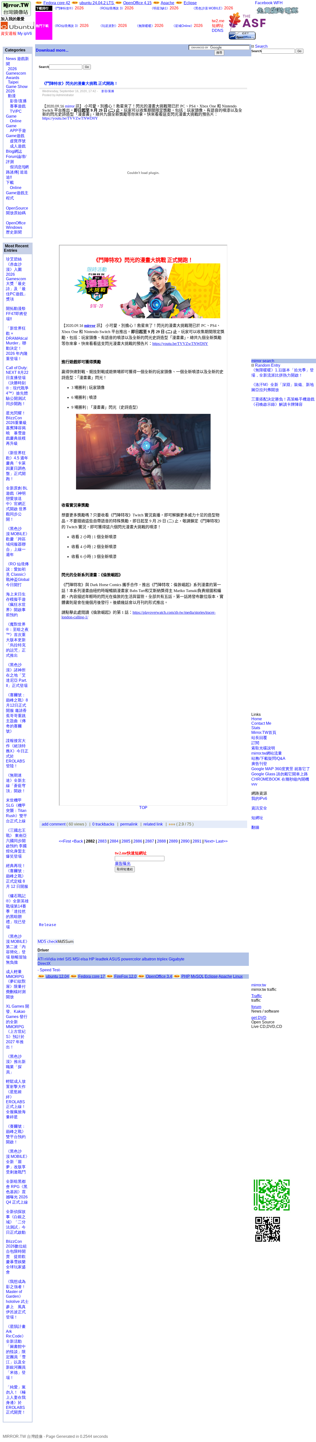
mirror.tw (258, 985)
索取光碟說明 (263, 748)
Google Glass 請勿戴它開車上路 (279, 774)
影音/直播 (16, 101)
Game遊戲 (15, 136)
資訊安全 (259, 808)
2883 (102, 841)
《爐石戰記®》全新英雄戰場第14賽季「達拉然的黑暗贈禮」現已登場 (17, 911)
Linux (238, 976)
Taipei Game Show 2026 (17, 86)
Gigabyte (176, 959)
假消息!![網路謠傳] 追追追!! (17, 172)
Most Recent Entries (16, 248)
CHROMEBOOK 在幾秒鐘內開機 (280, 779)
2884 (114, 841)
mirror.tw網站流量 (266, 753)
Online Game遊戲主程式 (17, 193)
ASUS (114, 959)
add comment (54, 824)
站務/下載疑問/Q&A (268, 758)
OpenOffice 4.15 (137, 3)
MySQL (197, 976)
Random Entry (267, 365)
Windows (14, 227)
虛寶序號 (16, 141)
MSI (76, 959)
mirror (70, 106)
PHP (185, 976)
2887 (149, 841)
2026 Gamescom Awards (16, 73)
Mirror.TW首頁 (263, 732)
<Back (78, 841)
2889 (173, 841)
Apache (167, 3)
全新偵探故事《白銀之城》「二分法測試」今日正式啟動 (16, 1221)
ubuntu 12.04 (57, 976)
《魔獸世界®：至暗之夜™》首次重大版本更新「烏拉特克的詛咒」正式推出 (17, 639)
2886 (137, 841)
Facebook (264, 3)
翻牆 (255, 827)
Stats (255, 728)
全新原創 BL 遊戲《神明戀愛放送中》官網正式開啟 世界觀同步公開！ (16, 503)
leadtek (102, 959)
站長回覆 (259, 738)
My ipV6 (25, 33)
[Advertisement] (268, 136)
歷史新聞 (14, 232)
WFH (278, 3)
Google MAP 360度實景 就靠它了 (280, 769)
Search (261, 46)
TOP (143, 808)
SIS (68, 959)
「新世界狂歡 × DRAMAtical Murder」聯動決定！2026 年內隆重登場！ (17, 343)
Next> (210, 841)
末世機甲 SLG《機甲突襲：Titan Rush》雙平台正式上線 (16, 810)
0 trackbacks (103, 824)
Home (256, 719)
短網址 (257, 818)
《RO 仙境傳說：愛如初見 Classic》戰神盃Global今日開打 (17, 574)
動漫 (12, 96)
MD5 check (48, 941)
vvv (254, 784)
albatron (149, 959)
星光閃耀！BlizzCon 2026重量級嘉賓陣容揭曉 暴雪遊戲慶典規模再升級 (16, 428)
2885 (125, 841)
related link (153, 824)
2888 (161, 841)
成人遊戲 (16, 146)
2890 (185, 841)
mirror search (262, 361)
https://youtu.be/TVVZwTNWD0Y (70, 118)
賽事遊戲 (16, 106)
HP (92, 959)
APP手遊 (16, 130)
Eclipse (190, 3)
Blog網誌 (14, 151)
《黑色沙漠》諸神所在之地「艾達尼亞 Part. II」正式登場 (17, 675)
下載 (10, 182)
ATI (40, 959)
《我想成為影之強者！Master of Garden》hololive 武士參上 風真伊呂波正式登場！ (17, 1299)
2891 (197, 841)
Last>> (222, 841)
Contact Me (261, 723)
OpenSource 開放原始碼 (17, 208)
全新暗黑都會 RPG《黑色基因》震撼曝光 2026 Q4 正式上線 (17, 1191)
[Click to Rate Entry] (170, 824)
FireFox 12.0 (125, 976)
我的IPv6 (259, 798)
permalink (129, 824)
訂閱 (255, 743)
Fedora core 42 (56, 3)
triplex (162, 959)
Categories (14, 50)
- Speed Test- (49, 970)
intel (60, 959)
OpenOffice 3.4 (159, 976)
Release (47, 925)
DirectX (44, 963)
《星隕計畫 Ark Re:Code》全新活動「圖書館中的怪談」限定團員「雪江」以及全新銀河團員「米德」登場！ (16, 1352)
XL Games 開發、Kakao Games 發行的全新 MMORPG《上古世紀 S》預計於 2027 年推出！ (17, 1026)
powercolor (131, 959)
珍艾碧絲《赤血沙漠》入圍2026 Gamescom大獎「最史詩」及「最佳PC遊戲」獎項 (16, 279)
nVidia (50, 959)
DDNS (217, 30)
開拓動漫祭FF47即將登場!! (16, 313)
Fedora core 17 (91, 976)
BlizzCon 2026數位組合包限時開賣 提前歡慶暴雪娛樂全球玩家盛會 (16, 1256)
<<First (65, 841)
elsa (84, 959)
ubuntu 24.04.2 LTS (97, 3)
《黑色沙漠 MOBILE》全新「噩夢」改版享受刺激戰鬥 (17, 1161)
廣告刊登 (259, 764)
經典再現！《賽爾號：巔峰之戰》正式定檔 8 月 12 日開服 (17, 876)
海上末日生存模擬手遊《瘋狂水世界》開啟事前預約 (16, 604)
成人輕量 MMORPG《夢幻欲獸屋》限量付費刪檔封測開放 (16, 984)
